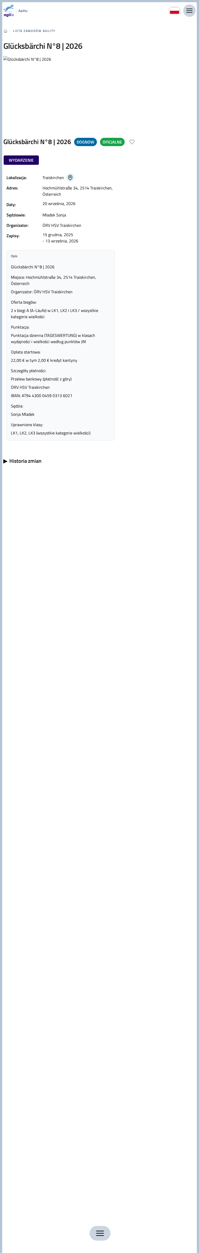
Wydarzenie (21, 160)
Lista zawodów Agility (34, 31)
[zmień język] (174, 11)
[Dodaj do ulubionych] (132, 142)
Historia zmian (22, 461)
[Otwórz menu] (189, 10)
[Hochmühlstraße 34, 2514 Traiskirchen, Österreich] (70, 177)
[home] (5, 31)
